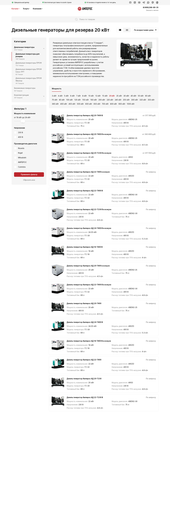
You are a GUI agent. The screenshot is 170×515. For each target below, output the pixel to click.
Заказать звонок (152, 10)
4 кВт (60, 96)
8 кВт (84, 96)
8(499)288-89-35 (150, 7)
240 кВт (118, 100)
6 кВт (72, 96)
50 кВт (141, 96)
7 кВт (78, 96)
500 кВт (80, 104)
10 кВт (91, 96)
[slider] (23, 121)
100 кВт (69, 100)
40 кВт (133, 96)
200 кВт (101, 100)
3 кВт (54, 96)
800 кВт (113, 104)
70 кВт (54, 100)
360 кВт (55, 104)
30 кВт (126, 96)
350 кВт (151, 100)
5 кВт (66, 96)
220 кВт (110, 100)
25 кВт (119, 96)
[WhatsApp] (148, 2)
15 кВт (105, 96)
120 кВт (77, 100)
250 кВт (126, 100)
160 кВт (93, 100)
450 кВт (72, 104)
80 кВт (62, 100)
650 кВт (97, 104)
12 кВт (98, 96)
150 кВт (85, 100)
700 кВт (105, 104)
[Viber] (152, 2)
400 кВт (63, 104)
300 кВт (134, 100)
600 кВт (88, 104)
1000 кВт (131, 104)
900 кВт (121, 104)
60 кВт (148, 96)
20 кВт (112, 96)
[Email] (130, 2)
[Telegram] (143, 2)
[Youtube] (139, 2)
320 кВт (143, 100)
